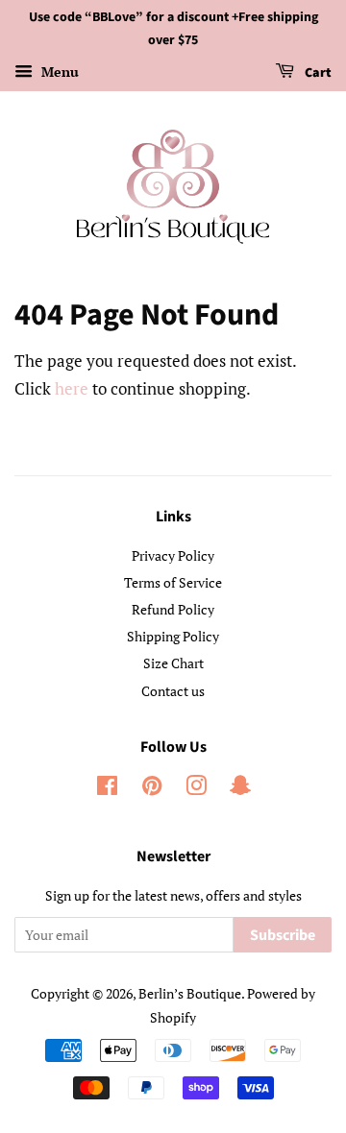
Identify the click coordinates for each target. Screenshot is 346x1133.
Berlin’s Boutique (189, 993)
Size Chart (173, 663)
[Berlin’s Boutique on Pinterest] (151, 789)
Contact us (173, 691)
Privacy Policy (173, 555)
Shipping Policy (173, 636)
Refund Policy (173, 609)
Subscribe (282, 935)
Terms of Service (173, 582)
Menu (58, 71)
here (71, 388)
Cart (317, 73)
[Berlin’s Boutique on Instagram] (196, 789)
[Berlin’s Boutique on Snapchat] (240, 789)
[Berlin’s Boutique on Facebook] (107, 789)
